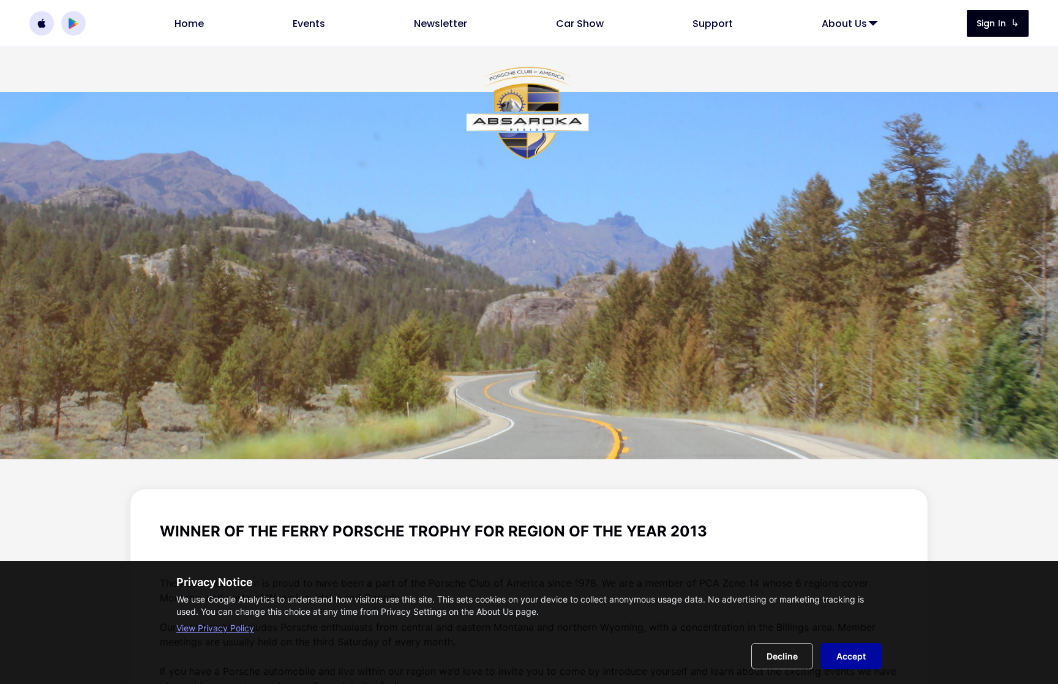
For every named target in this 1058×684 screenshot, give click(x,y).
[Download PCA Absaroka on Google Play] (73, 23)
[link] (189, 23)
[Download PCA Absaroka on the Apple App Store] (41, 23)
